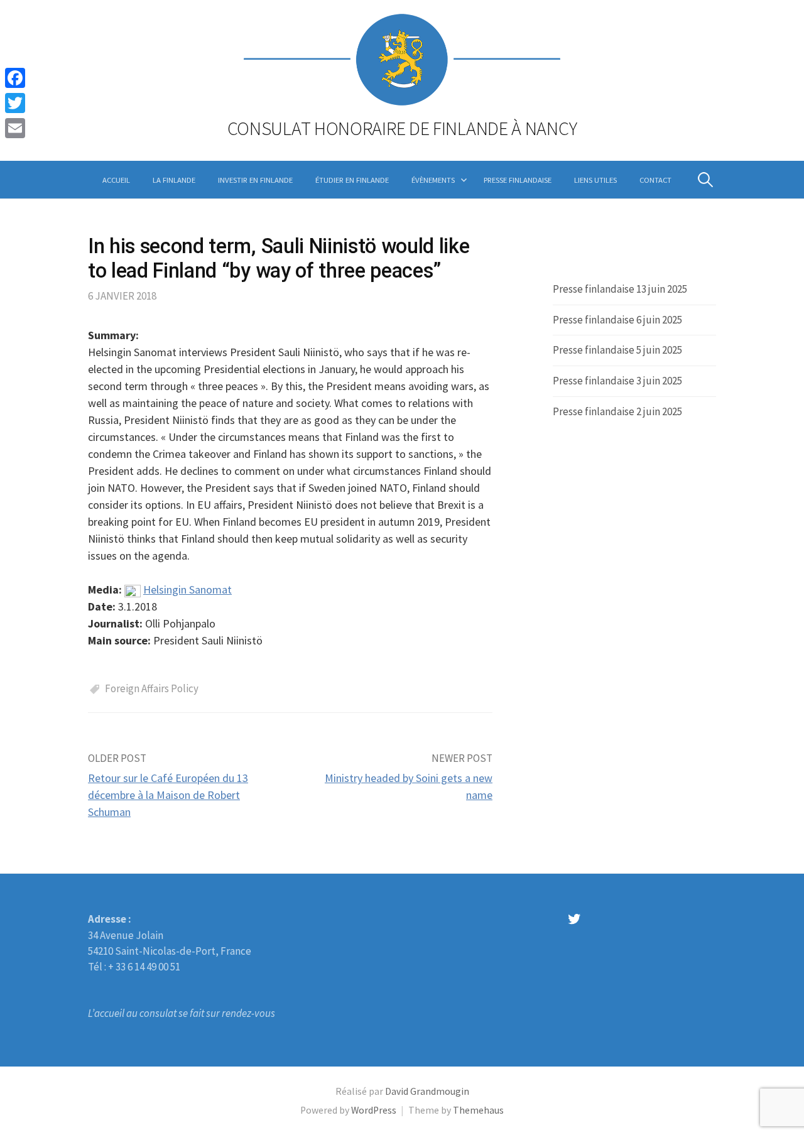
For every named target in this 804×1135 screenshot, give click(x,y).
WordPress (373, 1110)
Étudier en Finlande (352, 180)
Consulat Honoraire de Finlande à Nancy (402, 128)
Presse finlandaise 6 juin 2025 (617, 320)
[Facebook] (15, 77)
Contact (655, 180)
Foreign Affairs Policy (151, 688)
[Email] (15, 128)
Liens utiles (595, 180)
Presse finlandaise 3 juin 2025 (617, 381)
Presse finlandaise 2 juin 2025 (617, 411)
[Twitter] (15, 103)
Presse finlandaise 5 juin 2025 (617, 350)
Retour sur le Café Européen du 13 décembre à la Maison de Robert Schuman (168, 795)
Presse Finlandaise (517, 180)
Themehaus (478, 1110)
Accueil (116, 180)
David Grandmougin (427, 1091)
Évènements (433, 180)
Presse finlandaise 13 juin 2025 (620, 289)
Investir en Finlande (255, 180)
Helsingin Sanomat (187, 589)
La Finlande (174, 180)
